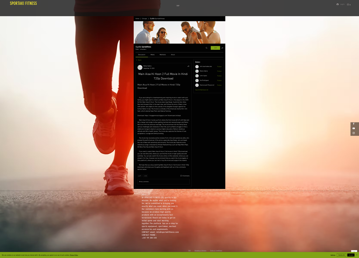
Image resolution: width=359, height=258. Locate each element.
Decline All (341, 255)
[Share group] (222, 48)
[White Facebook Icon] (353, 123)
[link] (141, 55)
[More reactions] (145, 176)
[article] (163, 125)
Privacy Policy (74, 255)
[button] (349, 4)
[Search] (206, 48)
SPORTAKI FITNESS (23, 3)
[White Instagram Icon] (353, 133)
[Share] (188, 66)
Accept (351, 255)
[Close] (357, 255)
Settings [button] (333, 255)
